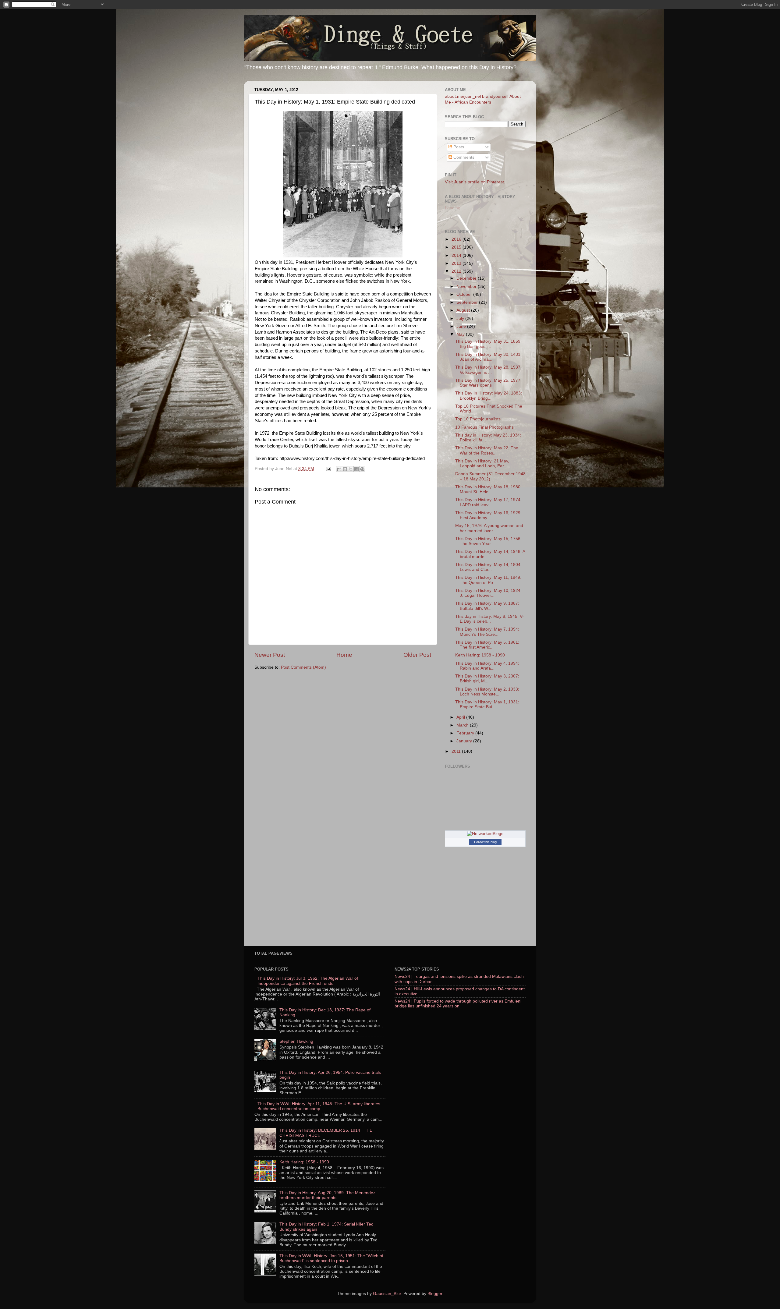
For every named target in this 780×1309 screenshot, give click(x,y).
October (464, 294)
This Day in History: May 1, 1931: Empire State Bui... (487, 704)
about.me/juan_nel (463, 96)
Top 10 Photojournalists (478, 419)
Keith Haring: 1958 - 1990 (480, 655)
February (465, 733)
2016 (457, 239)
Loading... (454, 208)
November (467, 286)
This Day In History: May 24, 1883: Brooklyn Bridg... (488, 395)
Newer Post (269, 655)
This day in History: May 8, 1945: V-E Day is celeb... (489, 619)
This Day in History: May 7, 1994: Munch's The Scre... (487, 631)
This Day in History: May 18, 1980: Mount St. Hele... (488, 489)
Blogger (434, 1293)
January (464, 741)
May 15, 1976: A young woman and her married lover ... (489, 528)
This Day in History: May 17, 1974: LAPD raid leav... (488, 502)
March (463, 725)
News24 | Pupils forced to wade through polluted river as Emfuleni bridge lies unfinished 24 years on (458, 1003)
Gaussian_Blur (387, 1293)
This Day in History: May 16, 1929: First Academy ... (488, 515)
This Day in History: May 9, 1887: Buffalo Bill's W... (487, 605)
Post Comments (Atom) (303, 667)
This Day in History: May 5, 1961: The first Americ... (487, 644)
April (461, 717)
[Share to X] (351, 469)
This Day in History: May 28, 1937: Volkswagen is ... (488, 369)
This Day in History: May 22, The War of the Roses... (486, 450)
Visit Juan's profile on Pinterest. (475, 182)
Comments (463, 157)
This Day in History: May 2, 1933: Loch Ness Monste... (487, 691)
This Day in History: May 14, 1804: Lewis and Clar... (488, 567)
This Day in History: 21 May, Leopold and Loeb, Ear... (482, 463)
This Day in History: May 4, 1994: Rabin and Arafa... (487, 665)
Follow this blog (485, 842)
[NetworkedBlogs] (485, 833)
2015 (457, 247)
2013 (457, 263)
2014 (457, 255)
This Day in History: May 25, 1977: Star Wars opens (488, 382)
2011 (457, 751)
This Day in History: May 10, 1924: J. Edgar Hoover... (488, 593)
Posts (458, 147)
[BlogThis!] (345, 469)
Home (344, 655)
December (467, 278)
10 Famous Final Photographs (484, 427)
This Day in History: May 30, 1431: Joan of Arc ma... (488, 357)
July (460, 318)
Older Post (417, 655)
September (467, 302)
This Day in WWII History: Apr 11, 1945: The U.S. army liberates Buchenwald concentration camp (318, 1106)
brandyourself (495, 96)
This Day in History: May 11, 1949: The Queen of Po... (488, 580)
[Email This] (339, 469)
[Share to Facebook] (356, 469)
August (463, 310)
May (461, 334)
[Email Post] (328, 468)
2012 (457, 271)
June (461, 326)
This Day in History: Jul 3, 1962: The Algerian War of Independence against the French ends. (307, 980)
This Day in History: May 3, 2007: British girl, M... (487, 678)
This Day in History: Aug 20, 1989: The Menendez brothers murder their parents (327, 1195)
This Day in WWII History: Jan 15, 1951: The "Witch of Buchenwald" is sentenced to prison (331, 1258)
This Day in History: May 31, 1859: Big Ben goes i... (488, 343)
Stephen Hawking (296, 1041)
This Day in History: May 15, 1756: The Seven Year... (488, 541)
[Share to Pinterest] (362, 469)
